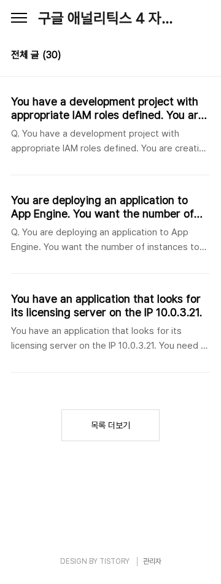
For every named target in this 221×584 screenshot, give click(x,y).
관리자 (152, 561)
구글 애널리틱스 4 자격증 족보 (110, 18)
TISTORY (114, 561)
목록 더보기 (110, 425)
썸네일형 (185, 56)
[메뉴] (19, 18)
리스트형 (202, 56)
